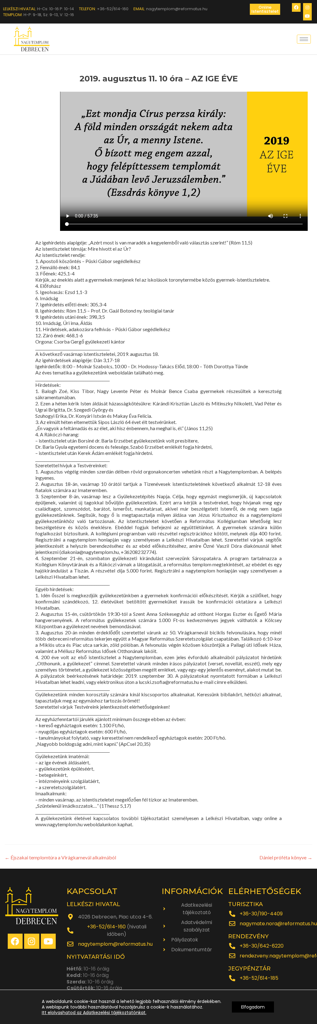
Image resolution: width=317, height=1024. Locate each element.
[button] (265, 9)
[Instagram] (307, 7)
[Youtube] (307, 16)
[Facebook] (296, 7)
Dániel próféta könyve (285, 857)
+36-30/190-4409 (261, 913)
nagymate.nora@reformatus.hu (278, 923)
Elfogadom (253, 1007)
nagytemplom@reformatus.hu (115, 944)
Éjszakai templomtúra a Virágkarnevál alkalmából (60, 857)
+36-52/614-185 (259, 978)
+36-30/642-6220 (262, 945)
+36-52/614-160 (106, 926)
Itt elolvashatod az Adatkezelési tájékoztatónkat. (94, 1012)
